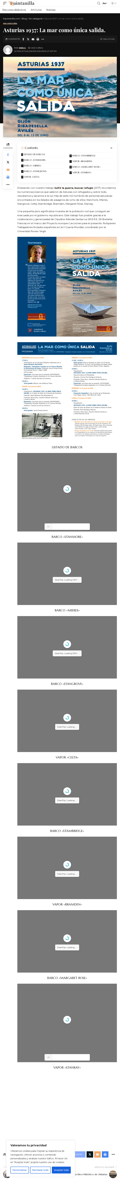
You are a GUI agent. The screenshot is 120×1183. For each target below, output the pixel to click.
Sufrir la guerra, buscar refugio (73, 187)
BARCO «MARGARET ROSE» (86, 166)
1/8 (48, 1057)
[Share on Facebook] (23, 39)
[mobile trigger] (5, 3)
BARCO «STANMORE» (35, 160)
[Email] (33, 39)
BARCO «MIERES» (32, 165)
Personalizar (19, 1170)
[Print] (38, 39)
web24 (22, 48)
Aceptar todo (61, 1170)
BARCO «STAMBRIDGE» (84, 155)
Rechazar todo (40, 1170)
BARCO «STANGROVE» (35, 171)
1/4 (48, 526)
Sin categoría (10, 23)
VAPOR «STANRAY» (82, 172)
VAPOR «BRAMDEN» (82, 161)
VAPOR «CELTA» (32, 176)
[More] (42, 39)
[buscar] (99, 3)
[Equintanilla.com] (21, 3)
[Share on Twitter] (28, 39)
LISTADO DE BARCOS (34, 154)
